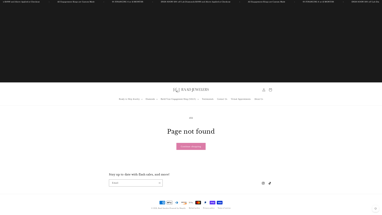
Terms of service (224, 208)
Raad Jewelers (163, 208)
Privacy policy (209, 208)
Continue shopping (191, 146)
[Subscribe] (159, 182)
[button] (130, 99)
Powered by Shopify (178, 208)
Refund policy (194, 208)
